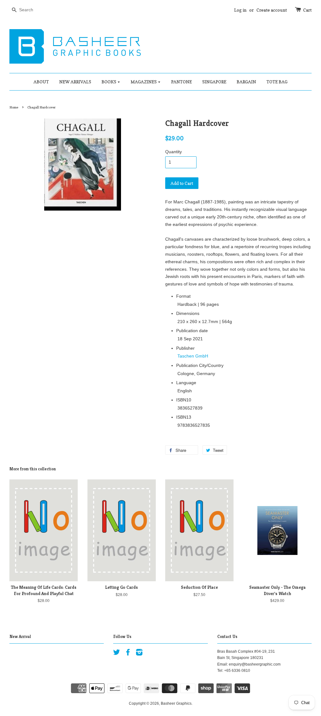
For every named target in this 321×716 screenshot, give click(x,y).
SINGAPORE (214, 81)
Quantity (173, 151)
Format (183, 296)
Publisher (185, 348)
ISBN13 (183, 417)
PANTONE (181, 81)
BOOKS (109, 81)
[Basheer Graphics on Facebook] (127, 653)
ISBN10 (183, 399)
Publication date (192, 330)
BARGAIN (246, 81)
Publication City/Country (200, 365)
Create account (271, 10)
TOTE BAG (276, 81)
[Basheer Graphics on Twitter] (116, 653)
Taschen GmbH (192, 355)
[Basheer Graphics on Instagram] (139, 653)
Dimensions (187, 313)
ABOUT (41, 81)
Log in (240, 10)
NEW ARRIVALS (75, 81)
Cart (307, 10)
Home (13, 107)
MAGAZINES (144, 81)
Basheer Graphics (176, 703)
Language (186, 382)
